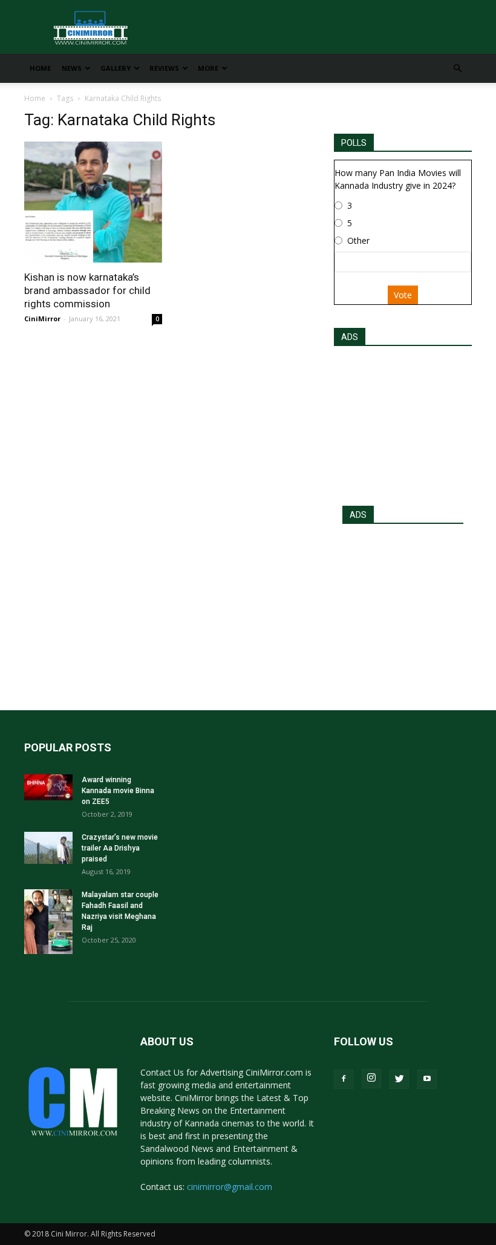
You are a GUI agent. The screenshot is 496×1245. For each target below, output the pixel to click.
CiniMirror (42, 318)
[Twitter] (399, 1079)
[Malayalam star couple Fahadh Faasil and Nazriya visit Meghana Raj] (48, 921)
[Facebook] (343, 1079)
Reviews (164, 68)
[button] (457, 68)
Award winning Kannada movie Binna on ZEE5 (118, 791)
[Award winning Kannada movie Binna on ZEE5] (48, 787)
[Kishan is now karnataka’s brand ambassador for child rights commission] (93, 202)
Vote (403, 295)
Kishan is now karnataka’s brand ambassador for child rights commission (87, 290)
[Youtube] (427, 1079)
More (208, 68)
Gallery (115, 68)
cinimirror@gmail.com (229, 1186)
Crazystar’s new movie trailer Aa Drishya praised (120, 848)
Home (40, 68)
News (72, 68)
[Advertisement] (403, 422)
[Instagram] (371, 1078)
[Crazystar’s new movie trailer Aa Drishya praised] (48, 848)
